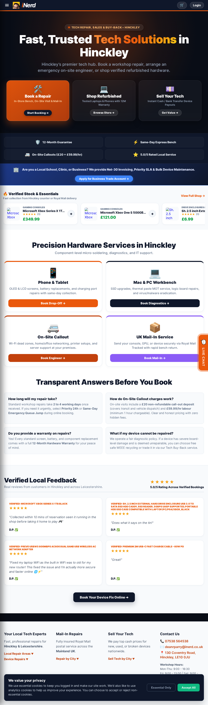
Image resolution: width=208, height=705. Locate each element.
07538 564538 (176, 641)
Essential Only (161, 687)
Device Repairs (14, 659)
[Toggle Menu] (7, 5)
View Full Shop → (193, 195)
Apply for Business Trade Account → (104, 178)
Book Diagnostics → (155, 303)
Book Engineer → (53, 358)
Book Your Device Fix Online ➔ (104, 597)
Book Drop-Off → (53, 303)
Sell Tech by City (120, 658)
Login (197, 5)
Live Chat (203, 352)
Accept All (189, 687)
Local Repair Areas (17, 653)
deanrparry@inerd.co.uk (184, 647)
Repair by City (66, 658)
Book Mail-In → (155, 358)
